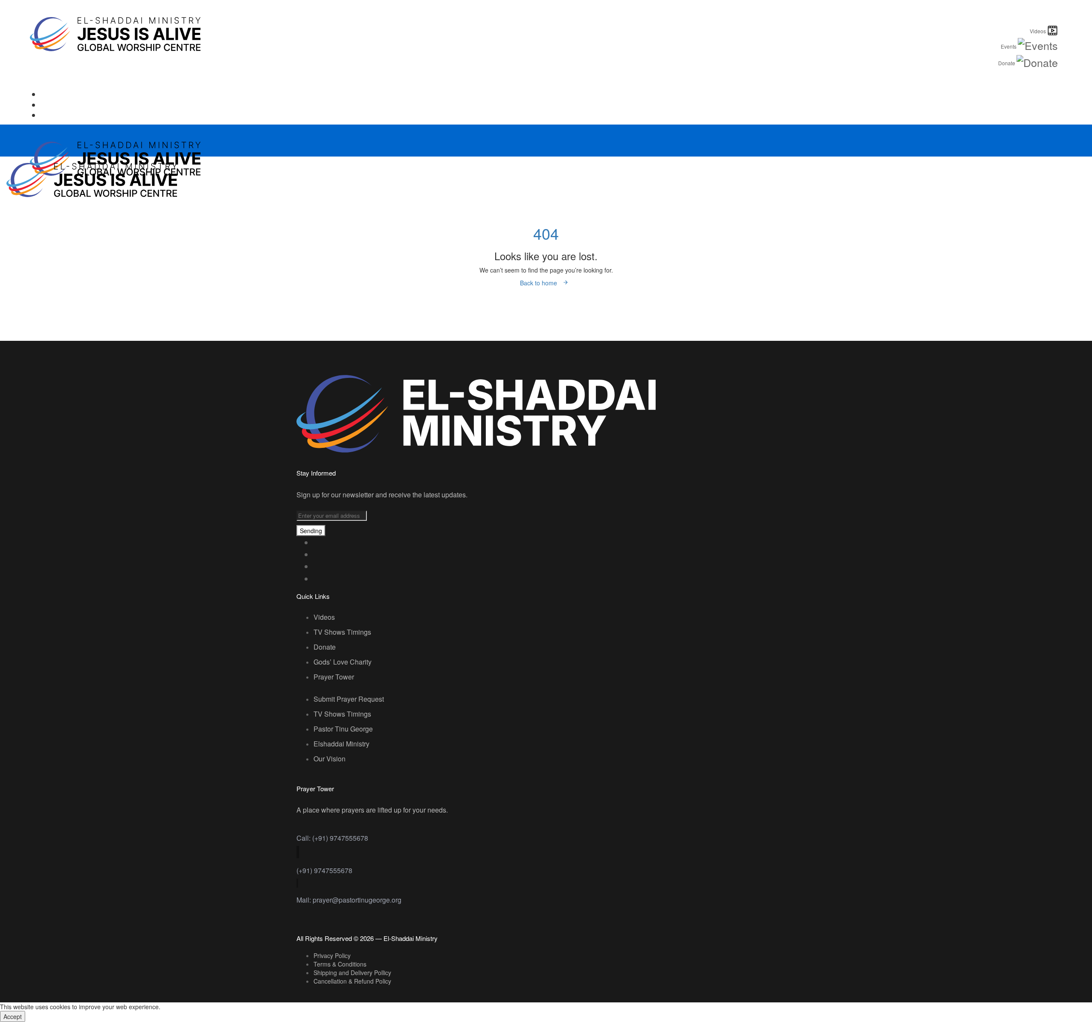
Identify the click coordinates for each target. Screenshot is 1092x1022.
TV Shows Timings (342, 632)
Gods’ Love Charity (343, 662)
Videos (324, 617)
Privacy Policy (332, 955)
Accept (12, 1016)
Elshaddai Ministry (341, 744)
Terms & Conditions (340, 964)
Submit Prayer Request (349, 699)
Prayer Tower (334, 677)
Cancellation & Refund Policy (352, 981)
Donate (325, 647)
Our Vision (330, 759)
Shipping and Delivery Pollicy (352, 972)
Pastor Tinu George (343, 729)
